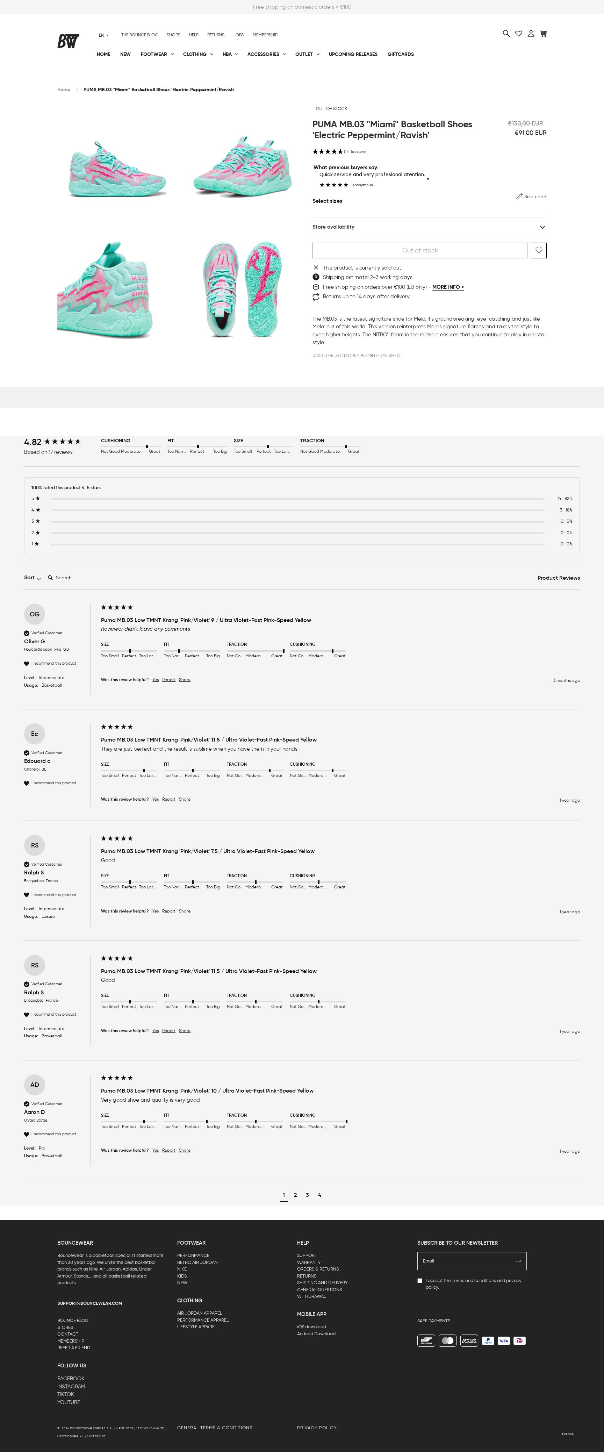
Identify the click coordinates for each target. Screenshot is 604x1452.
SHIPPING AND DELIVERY (322, 1282)
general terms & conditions (214, 1427)
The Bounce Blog (139, 35)
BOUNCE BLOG (72, 1320)
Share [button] (184, 679)
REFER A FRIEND (73, 1347)
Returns (215, 35)
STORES (65, 1327)
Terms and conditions (474, 1280)
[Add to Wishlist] (539, 250)
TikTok (65, 1394)
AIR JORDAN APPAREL (199, 1313)
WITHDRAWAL (311, 1296)
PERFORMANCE (193, 1255)
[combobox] (104, 35)
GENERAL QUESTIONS (319, 1289)
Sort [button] (30, 577)
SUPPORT (307, 1255)
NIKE (182, 1269)
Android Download (316, 1333)
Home (63, 90)
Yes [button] (155, 679)
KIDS (182, 1276)
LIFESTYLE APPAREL (197, 1326)
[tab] (559, 578)
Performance (74, 77)
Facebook (71, 1378)
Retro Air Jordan (161, 77)
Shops (173, 35)
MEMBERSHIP (70, 1341)
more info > (448, 287)
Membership (265, 35)
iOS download (311, 1326)
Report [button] (168, 679)
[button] (429, 152)
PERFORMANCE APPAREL (203, 1320)
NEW (182, 1282)
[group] (61, 442)
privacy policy (317, 1427)
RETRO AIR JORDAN (197, 1262)
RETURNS (306, 1276)
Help (194, 35)
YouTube (68, 1402)
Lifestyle (232, 77)
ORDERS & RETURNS (318, 1269)
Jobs (238, 35)
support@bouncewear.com (89, 1303)
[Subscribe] (518, 1261)
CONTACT (67, 1334)
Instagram (71, 1386)
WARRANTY (309, 1262)
